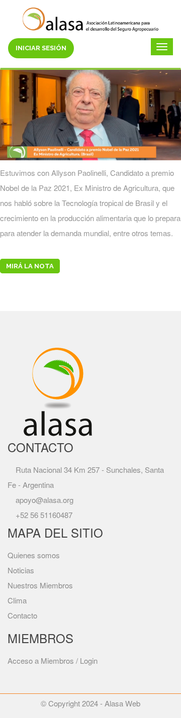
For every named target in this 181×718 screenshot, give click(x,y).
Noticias (21, 570)
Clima (17, 600)
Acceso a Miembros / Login (53, 660)
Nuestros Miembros (40, 585)
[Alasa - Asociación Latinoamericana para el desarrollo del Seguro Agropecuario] (90, 18)
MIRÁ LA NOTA (30, 266)
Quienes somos (34, 555)
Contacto (22, 615)
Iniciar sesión (41, 48)
